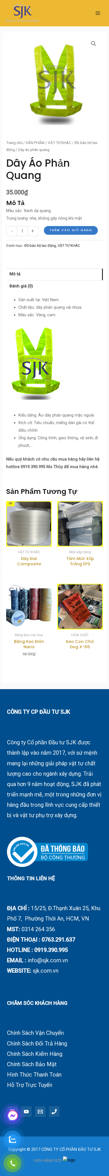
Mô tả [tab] (15, 273)
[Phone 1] (54, 1111)
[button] (94, 44)
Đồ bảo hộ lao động (40, 245)
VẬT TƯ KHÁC (59, 143)
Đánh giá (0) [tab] (21, 286)
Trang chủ (14, 143)
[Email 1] (40, 1111)
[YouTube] (26, 1111)
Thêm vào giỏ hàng (70, 230)
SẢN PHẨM (35, 143)
